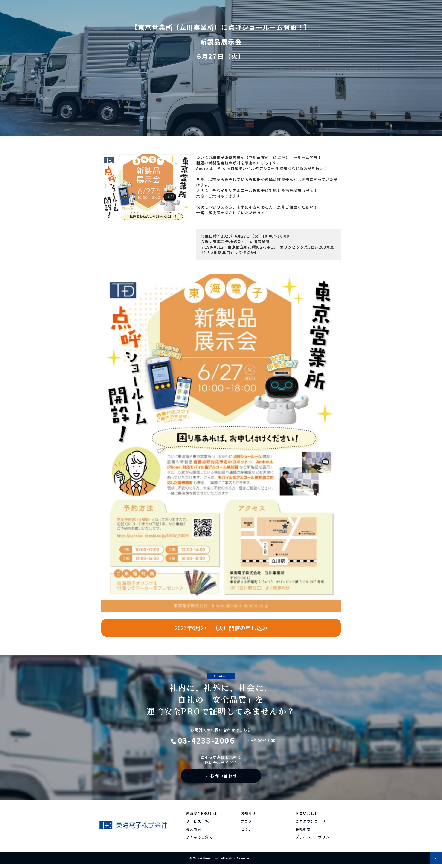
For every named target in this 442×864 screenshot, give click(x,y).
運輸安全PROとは (201, 813)
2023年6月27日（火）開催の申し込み (221, 628)
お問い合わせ (223, 776)
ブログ (246, 821)
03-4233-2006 (206, 740)
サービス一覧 (197, 821)
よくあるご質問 (199, 837)
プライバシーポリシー (314, 837)
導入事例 (193, 829)
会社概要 (303, 829)
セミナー (248, 829)
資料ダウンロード (310, 821)
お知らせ (248, 813)
